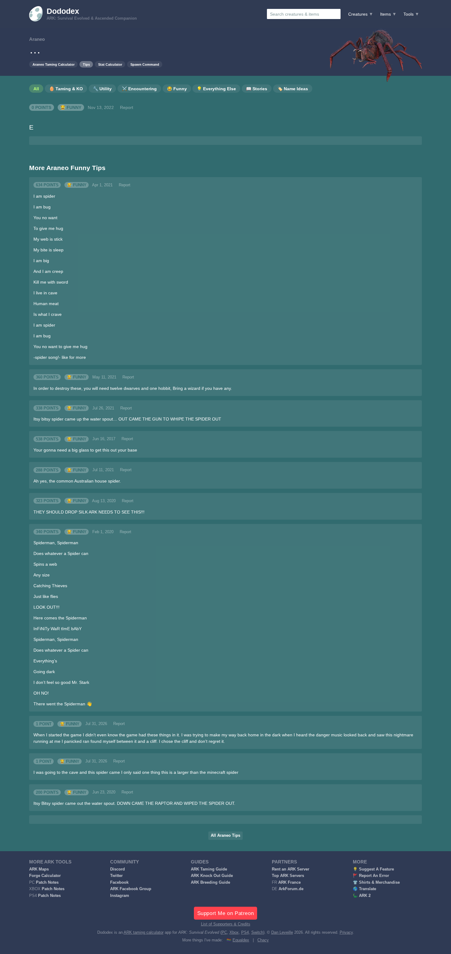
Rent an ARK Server (290, 869)
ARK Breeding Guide (210, 882)
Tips (86, 64)
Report (126, 107)
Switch (257, 932)
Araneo (37, 39)
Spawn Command (144, 64)
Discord (117, 869)
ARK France (289, 882)
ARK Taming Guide (209, 869)
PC (224, 932)
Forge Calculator (45, 876)
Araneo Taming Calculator (54, 64)
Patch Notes (47, 882)
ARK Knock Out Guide (212, 876)
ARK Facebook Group (130, 889)
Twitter (116, 876)
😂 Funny (70, 107)
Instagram (119, 896)
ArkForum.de (291, 889)
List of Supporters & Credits (225, 924)
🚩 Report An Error (371, 876)
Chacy (263, 940)
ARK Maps (39, 869)
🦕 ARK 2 (362, 896)
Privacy (346, 932)
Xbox (234, 932)
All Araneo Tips (225, 835)
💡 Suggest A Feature (373, 869)
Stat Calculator (110, 64)
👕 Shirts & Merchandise (376, 882)
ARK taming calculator (144, 932)
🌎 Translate (364, 889)
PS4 (245, 932)
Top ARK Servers (288, 876)
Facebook (119, 882)
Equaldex (241, 940)
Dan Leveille (282, 932)
